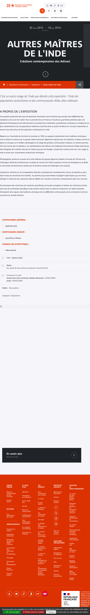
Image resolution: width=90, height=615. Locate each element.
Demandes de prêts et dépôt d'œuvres (10, 542)
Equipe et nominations (73, 566)
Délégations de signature (58, 553)
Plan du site (58, 558)
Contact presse (9, 501)
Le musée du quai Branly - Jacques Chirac (72, 497)
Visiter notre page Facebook (49, 11)
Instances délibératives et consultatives (73, 519)
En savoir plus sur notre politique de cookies (72, 612)
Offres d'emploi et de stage (73, 573)
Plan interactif (86, 56)
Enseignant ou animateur (26, 496)
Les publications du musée (11, 515)
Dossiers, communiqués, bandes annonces (11, 494)
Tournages (10, 558)
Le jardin (41, 499)
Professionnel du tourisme (26, 515)
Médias (86, 49)
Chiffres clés (71, 544)
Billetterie (86, 27)
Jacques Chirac (71, 578)
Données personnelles (58, 575)
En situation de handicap (26, 527)
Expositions (36, 85)
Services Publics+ (72, 556)
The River (41, 520)
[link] (74, 455)
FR (42, 11)
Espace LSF (38, 594)
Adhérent (25, 492)
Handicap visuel (16, 594)
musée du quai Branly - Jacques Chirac (21, 5)
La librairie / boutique (42, 508)
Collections (24, 17)
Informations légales (58, 548)
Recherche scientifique (59, 17)
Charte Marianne (10, 569)
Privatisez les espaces (11, 529)
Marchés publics (9, 574)
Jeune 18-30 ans (26, 501)
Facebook (56, 508)
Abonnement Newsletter (58, 492)
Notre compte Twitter (55, 11)
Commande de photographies (11, 563)
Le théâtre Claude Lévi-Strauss (42, 548)
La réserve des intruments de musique (42, 534)
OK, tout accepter (12, 612)
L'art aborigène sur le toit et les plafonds (42, 561)
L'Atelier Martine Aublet (41, 541)
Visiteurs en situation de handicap (55, 5)
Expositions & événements (40, 17)
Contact (56, 497)
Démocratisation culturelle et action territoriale (73, 532)
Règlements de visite (57, 566)
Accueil (4, 85)
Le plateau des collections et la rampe (42, 526)
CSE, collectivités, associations (26, 522)
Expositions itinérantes (10, 535)
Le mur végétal (40, 503)
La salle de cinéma (41, 554)
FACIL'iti (45, 594)
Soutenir (74, 17)
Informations (86, 34)
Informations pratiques (9, 17)
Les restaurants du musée (42, 514)
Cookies (56, 571)
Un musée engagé (72, 525)
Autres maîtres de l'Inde (52, 85)
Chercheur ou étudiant (26, 533)
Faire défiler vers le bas (45, 74)
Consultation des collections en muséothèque (11, 551)
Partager (79, 85)
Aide (55, 562)
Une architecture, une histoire (42, 493)
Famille (24, 506)
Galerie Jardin (17, 258)
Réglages (51, 612)
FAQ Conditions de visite (72, 550)
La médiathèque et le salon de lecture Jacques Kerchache (42, 571)
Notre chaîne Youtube (56, 524)
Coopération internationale (73, 539)
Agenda (86, 42)
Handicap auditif (23, 594)
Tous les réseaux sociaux (56, 532)
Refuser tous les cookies (34, 612)
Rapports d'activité (72, 561)
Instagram (61, 11)
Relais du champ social (26, 510)
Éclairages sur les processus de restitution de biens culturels (72, 508)
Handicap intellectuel (30, 594)
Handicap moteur (9, 594)
